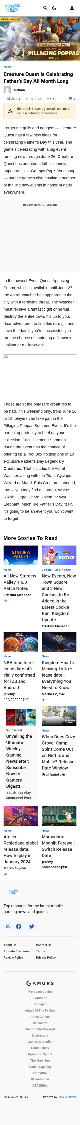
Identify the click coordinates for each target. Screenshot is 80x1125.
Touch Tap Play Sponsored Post (18, 795)
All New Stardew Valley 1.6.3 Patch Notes (20, 582)
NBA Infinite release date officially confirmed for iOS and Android (19, 675)
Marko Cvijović (53, 694)
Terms (40, 951)
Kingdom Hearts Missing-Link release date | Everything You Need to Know (58, 675)
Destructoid (40, 1035)
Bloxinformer (40, 1079)
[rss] (8, 926)
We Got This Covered (40, 1029)
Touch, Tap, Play (40, 1067)
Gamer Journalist (40, 1041)
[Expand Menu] (63, 8)
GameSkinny (40, 1048)
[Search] (45, 8)
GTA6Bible (40, 1085)
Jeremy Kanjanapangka (16, 696)
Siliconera (40, 1023)
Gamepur (40, 1004)
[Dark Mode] (54, 8)
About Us (10, 945)
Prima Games (40, 1016)
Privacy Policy (46, 957)
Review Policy (13, 957)
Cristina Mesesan (17, 595)
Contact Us (43, 945)
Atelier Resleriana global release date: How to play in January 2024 (21, 849)
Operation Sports (40, 1054)
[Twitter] (32, 926)
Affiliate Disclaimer (17, 951)
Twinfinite (40, 998)
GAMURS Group (67, 1097)
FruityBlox (40, 1073)
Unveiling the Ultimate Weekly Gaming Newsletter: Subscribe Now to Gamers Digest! (19, 761)
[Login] (72, 8)
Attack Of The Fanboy (40, 1010)
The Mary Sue (40, 1060)
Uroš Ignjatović (54, 774)
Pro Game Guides (40, 991)
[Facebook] (19, 926)
